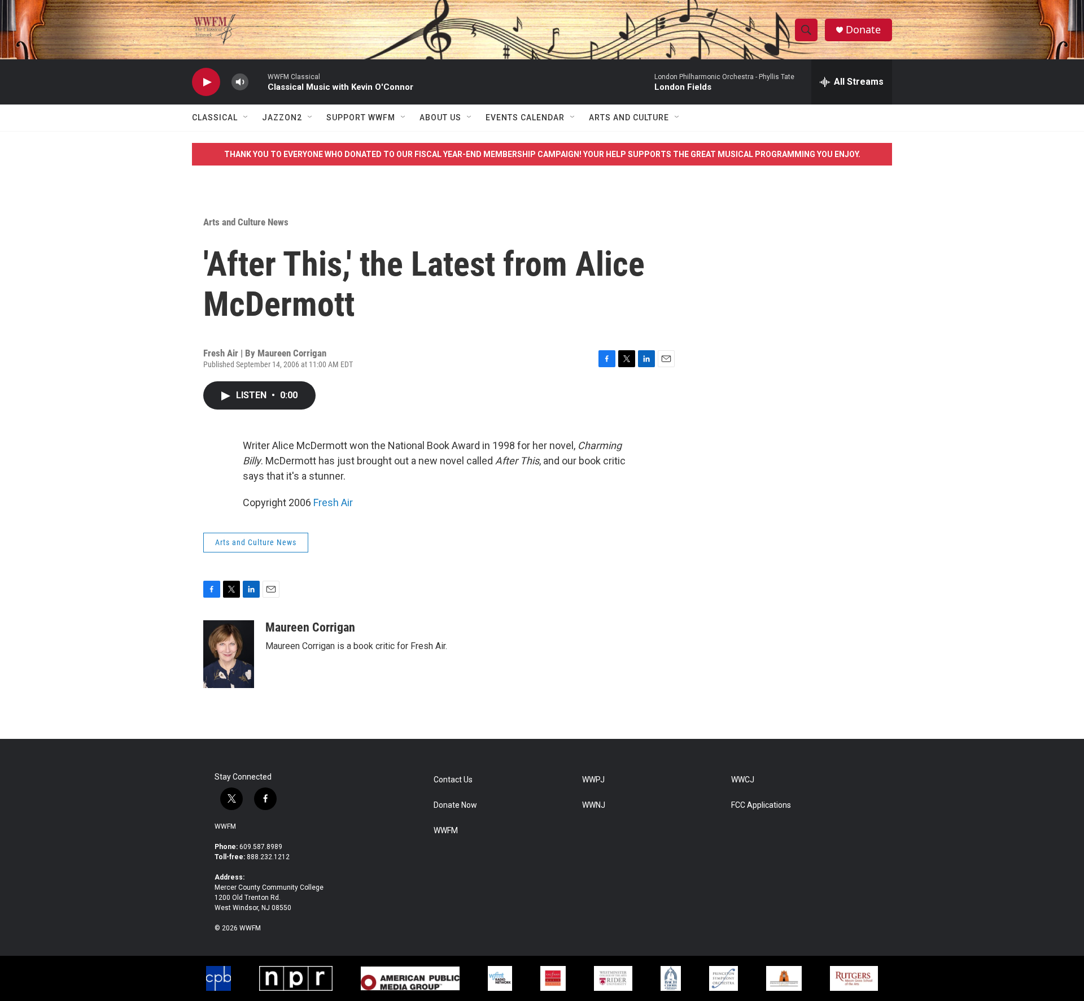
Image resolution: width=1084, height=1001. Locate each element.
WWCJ (742, 780)
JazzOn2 (282, 117)
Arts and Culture (629, 117)
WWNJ (593, 805)
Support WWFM (360, 117)
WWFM (225, 826)
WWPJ (593, 780)
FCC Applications (761, 805)
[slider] (258, 82)
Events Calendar (525, 117)
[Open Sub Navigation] (246, 117)
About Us (440, 117)
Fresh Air (333, 502)
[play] (206, 82)
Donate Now (455, 805)
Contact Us (453, 780)
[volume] (240, 82)
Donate (863, 30)
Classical (215, 117)
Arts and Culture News (246, 222)
